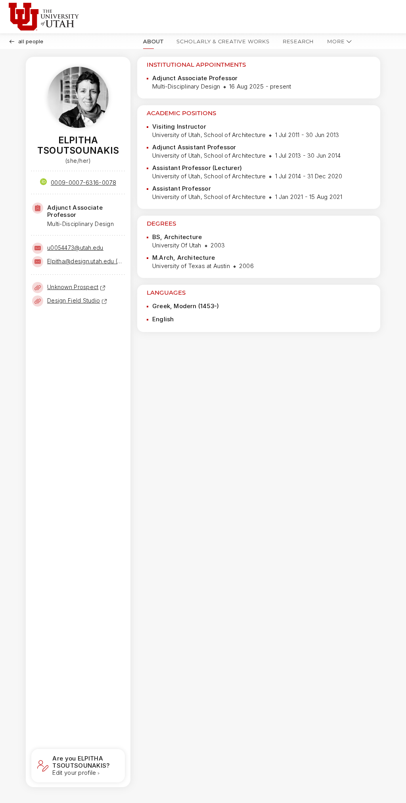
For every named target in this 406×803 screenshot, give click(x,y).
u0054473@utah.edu (75, 247)
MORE (336, 41)
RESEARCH (298, 41)
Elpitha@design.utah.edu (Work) (85, 261)
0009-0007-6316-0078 (83, 182)
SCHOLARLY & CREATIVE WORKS (223, 41)
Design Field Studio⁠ (73, 300)
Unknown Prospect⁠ (72, 287)
